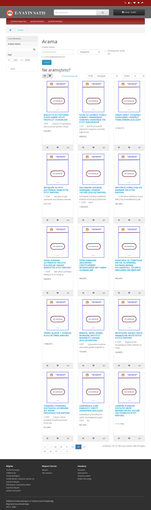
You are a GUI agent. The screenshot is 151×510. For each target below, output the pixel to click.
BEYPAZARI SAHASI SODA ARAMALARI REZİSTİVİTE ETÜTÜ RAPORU (128, 335)
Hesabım (81, 470)
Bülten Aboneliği (84, 479)
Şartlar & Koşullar (13, 490)
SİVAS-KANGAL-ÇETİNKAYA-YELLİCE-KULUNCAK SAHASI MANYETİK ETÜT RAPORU (57, 264)
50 (61, 447)
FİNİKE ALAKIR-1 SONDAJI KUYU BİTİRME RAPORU (57, 334)
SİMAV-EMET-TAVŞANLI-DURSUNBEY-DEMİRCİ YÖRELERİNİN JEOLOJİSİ (128, 117)
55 (45, 451)
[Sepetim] (138, 3)
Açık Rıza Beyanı (12, 487)
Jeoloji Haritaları (37, 21)
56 (51, 451)
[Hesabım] (130, 3)
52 (73, 447)
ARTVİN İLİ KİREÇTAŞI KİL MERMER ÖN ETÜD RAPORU (128, 190)
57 (56, 451)
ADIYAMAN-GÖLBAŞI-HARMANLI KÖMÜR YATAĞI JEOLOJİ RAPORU (92, 190)
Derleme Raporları (18, 21)
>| (67, 451)
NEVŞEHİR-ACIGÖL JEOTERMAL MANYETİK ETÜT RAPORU (56, 190)
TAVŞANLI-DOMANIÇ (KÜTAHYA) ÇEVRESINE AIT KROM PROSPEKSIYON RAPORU (57, 409)
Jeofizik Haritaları (56, 21)
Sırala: (90, 76)
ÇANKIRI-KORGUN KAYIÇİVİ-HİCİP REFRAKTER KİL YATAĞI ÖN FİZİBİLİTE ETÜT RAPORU (127, 410)
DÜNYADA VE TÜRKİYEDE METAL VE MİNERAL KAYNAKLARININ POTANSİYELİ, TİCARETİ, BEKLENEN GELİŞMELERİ (128, 265)
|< (45, 447)
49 (55, 447)
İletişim (45, 470)
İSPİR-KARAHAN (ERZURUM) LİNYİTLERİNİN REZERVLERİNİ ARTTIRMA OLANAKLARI (92, 265)
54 (84, 447)
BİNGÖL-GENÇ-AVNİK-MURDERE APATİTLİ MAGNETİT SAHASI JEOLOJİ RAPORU (91, 336)
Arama (20, 30)
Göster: (127, 76)
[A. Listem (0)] (134, 3)
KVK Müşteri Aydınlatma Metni (18, 484)
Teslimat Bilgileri (13, 476)
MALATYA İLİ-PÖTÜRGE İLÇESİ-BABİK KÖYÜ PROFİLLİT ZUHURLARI (56, 117)
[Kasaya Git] (142, 3)
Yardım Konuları (13, 470)
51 (67, 447)
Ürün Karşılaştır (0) (69, 76)
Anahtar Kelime (48, 47)
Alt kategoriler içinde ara (116, 52)
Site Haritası (47, 473)
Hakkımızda (11, 473)
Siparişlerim (83, 473)
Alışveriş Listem (84, 476)
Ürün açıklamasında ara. (55, 57)
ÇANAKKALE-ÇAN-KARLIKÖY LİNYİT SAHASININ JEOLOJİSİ (91, 408)
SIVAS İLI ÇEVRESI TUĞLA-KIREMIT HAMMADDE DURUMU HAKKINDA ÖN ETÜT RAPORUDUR (93, 118)
